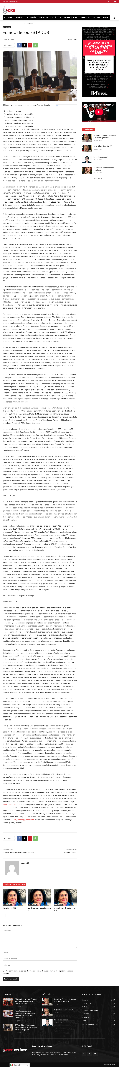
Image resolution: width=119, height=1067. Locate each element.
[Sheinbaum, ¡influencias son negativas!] (87, 170)
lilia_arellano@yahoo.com (23, 820)
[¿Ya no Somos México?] (14, 897)
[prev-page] (4, 915)
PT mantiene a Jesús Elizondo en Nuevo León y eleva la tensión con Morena (26, 1001)
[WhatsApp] (35, 45)
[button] (113, 17)
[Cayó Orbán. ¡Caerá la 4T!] (87, 148)
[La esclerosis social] (87, 159)
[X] (112, 1)
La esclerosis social (100, 157)
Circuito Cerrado (70, 852)
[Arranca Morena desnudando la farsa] (65, 897)
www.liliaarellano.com (11, 804)
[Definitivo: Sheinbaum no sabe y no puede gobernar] (87, 138)
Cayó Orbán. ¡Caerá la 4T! (103, 146)
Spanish (16, 1065)
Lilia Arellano (12, 24)
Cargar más (98, 179)
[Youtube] (115, 1)
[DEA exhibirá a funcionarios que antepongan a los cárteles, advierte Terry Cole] (8, 1027)
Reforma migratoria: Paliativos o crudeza (18, 852)
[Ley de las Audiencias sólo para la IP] (39, 897)
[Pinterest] (30, 45)
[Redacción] (12, 868)
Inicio (4, 24)
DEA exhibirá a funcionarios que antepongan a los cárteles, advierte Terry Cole (26, 1027)
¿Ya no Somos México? (10, 908)
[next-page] (7, 915)
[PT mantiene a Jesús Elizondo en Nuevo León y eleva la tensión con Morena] (8, 1001)
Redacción (25, 863)
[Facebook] (108, 1)
